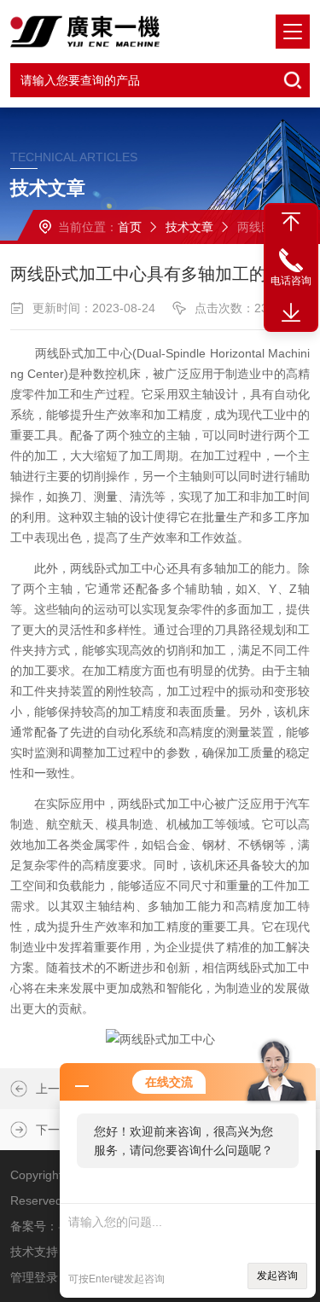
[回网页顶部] (291, 222)
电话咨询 (291, 281)
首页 (130, 227)
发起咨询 (277, 1276)
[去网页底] (291, 313)
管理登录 (34, 1277)
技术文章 (189, 227)
